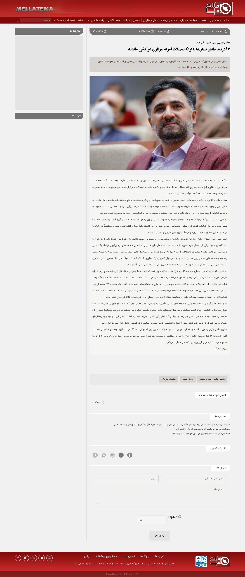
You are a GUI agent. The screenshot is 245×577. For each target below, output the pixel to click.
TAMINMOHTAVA (130, 574)
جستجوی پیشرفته (106, 556)
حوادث (126, 20)
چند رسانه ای (98, 20)
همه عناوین (215, 20)
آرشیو (87, 556)
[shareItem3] (112, 455)
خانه (226, 20)
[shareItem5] (95, 455)
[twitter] (33, 558)
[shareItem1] (130, 455)
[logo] (220, 561)
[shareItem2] (121, 455)
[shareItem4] (104, 455)
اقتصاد (203, 20)
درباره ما (159, 556)
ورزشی (136, 20)
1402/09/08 (98, 31)
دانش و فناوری (150, 20)
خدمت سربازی (168, 379)
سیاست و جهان (188, 20)
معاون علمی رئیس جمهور (212, 379)
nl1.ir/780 (96, 402)
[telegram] (41, 558)
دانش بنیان (188, 379)
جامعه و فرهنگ (169, 20)
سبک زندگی (114, 20)
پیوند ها (145, 556)
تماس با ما (129, 556)
